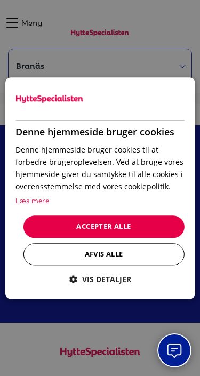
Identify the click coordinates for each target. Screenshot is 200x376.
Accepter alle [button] (103, 226)
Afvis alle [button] (104, 254)
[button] (100, 279)
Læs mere (32, 200)
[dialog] (100, 188)
